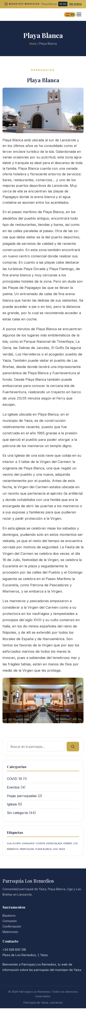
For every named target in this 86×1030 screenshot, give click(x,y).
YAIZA (62, 849)
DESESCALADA (54, 843)
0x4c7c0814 (14, 843)
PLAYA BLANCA (43, 849)
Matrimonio (10, 932)
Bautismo (9, 915)
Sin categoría (17, 813)
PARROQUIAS (27, 849)
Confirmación (12, 926)
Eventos (13, 787)
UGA (55, 849)
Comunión (10, 921)
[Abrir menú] (78, 15)
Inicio (33, 43)
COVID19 (40, 843)
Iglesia (12, 804)
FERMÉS (67, 843)
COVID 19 (14, 779)
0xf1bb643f (28, 843)
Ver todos (75, 3)
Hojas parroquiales (22, 796)
